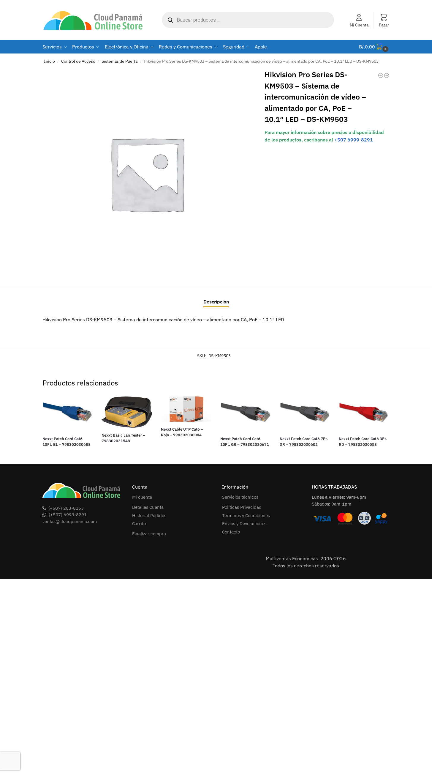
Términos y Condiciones (246, 515)
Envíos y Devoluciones (244, 523)
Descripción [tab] (216, 302)
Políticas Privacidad (242, 507)
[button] (374, 46)
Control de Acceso (78, 61)
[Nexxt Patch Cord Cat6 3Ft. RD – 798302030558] (364, 413)
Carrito (139, 523)
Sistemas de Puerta (119, 61)
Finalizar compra (149, 533)
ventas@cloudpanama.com (69, 521)
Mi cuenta (142, 497)
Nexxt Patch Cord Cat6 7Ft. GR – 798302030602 (304, 441)
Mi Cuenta (359, 25)
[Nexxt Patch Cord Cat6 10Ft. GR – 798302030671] (245, 413)
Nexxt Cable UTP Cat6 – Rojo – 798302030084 (182, 432)
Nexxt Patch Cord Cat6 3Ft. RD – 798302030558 (363, 441)
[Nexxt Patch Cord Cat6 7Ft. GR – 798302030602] (305, 413)
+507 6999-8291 (353, 139)
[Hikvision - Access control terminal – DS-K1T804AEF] (381, 75)
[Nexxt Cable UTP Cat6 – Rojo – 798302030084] (186, 409)
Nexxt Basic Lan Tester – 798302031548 (123, 438)
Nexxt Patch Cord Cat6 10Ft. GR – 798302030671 (244, 441)
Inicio (49, 61)
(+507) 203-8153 (66, 508)
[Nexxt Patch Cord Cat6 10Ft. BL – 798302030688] (67, 413)
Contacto (231, 532)
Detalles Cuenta (148, 507)
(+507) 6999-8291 (68, 514)
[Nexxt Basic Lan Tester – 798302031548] (127, 412)
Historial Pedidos (149, 515)
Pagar (384, 25)
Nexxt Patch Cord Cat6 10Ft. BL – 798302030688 (66, 441)
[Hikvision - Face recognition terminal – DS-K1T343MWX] (387, 75)
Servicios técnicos (240, 497)
